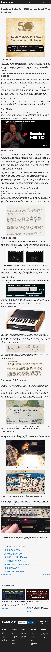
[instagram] (39, 621)
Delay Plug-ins (44, 637)
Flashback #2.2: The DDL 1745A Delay (13, 552)
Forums (13, 635)
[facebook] (37, 621)
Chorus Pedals (44, 634)
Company (35, 2)
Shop (39, 2)
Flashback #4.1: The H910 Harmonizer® (13, 556)
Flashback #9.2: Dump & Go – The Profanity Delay (16, 570)
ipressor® (17, 554)
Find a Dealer (4, 640)
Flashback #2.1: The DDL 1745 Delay (12, 550)
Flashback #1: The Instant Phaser (12, 549)
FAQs (22, 632)
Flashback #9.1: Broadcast (10, 568)
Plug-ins (3, 633)
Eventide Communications (34, 643)
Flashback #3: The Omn (9, 554)
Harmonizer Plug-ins (45, 636)
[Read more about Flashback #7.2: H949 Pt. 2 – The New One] (37, 594)
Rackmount (4, 634)
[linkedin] (42, 623)
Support (29, 2)
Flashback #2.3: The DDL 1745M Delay (13, 553)
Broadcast (4, 636)
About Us (33, 632)
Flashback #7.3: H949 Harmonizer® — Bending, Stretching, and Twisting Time (22, 565)
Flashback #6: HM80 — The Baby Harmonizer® (15, 561)
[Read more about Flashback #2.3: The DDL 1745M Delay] (13, 594)
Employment (33, 634)
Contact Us (23, 639)
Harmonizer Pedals (45, 631)
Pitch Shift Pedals (44, 633)
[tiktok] (43, 621)
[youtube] (41, 621)
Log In (43, 2)
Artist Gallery (14, 636)
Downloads (23, 633)
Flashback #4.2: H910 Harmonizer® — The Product (16, 557)
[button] (47, 2)
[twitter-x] (48, 621)
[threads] (45, 621)
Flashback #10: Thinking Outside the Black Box (15, 571)
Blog (12, 633)
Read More (5, 608)
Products (18, 2)
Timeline (33, 633)
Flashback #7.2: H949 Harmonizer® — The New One (16, 564)
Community (24, 2)
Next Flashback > (46, 574)
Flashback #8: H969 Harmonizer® (12, 567)
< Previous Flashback (6, 574)
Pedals (3, 632)
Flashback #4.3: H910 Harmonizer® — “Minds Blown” (16, 559)
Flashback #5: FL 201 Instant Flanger (12, 560)
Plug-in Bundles (44, 638)
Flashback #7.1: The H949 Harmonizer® (13, 563)
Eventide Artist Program (13, 639)
